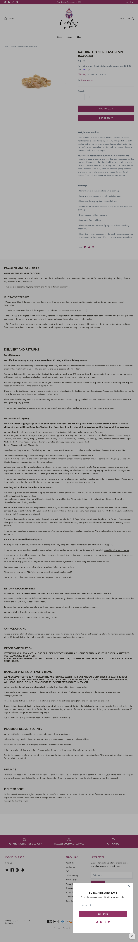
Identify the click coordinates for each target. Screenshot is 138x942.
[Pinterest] (109, 922)
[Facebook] (101, 922)
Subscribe (103, 914)
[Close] (129, 886)
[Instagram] (105, 922)
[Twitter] (97, 922)
